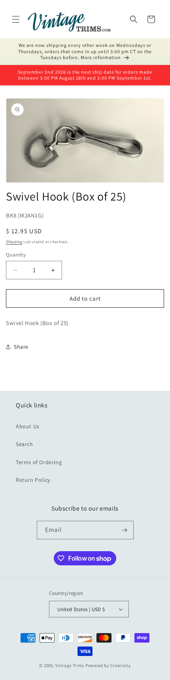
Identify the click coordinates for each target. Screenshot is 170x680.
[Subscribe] (124, 530)
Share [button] (21, 346)
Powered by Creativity (108, 665)
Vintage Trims (69, 665)
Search (24, 444)
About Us (28, 426)
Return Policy (33, 479)
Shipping (14, 241)
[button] (16, 19)
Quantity (16, 254)
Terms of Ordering (39, 462)
